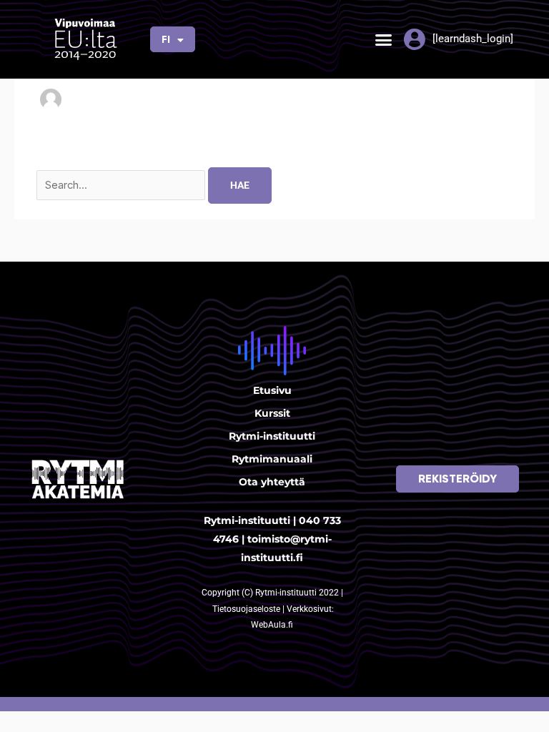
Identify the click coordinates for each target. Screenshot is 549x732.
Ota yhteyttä (272, 481)
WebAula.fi (272, 625)
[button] (383, 39)
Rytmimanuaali (272, 458)
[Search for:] (122, 185)
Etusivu (272, 390)
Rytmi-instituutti (272, 436)
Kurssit (272, 413)
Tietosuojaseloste (247, 609)
